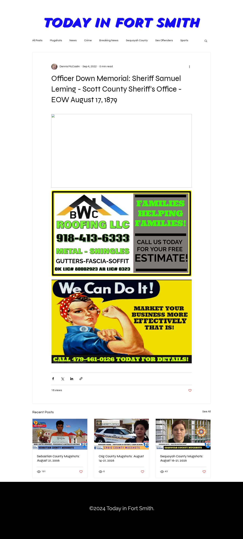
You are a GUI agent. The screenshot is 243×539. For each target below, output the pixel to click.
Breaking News (108, 40)
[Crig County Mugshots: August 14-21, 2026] (121, 434)
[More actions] (189, 66)
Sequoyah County (137, 40)
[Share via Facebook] (53, 378)
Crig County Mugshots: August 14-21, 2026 (121, 458)
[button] (206, 40)
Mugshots (56, 40)
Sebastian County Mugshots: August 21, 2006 (58, 458)
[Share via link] (81, 378)
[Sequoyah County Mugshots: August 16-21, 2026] (183, 434)
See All (206, 411)
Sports (184, 40)
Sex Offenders (164, 40)
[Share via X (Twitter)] (62, 378)
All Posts (37, 40)
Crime (88, 40)
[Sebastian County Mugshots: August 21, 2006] (59, 434)
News (73, 40)
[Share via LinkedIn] (71, 378)
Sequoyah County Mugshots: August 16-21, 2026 (181, 458)
